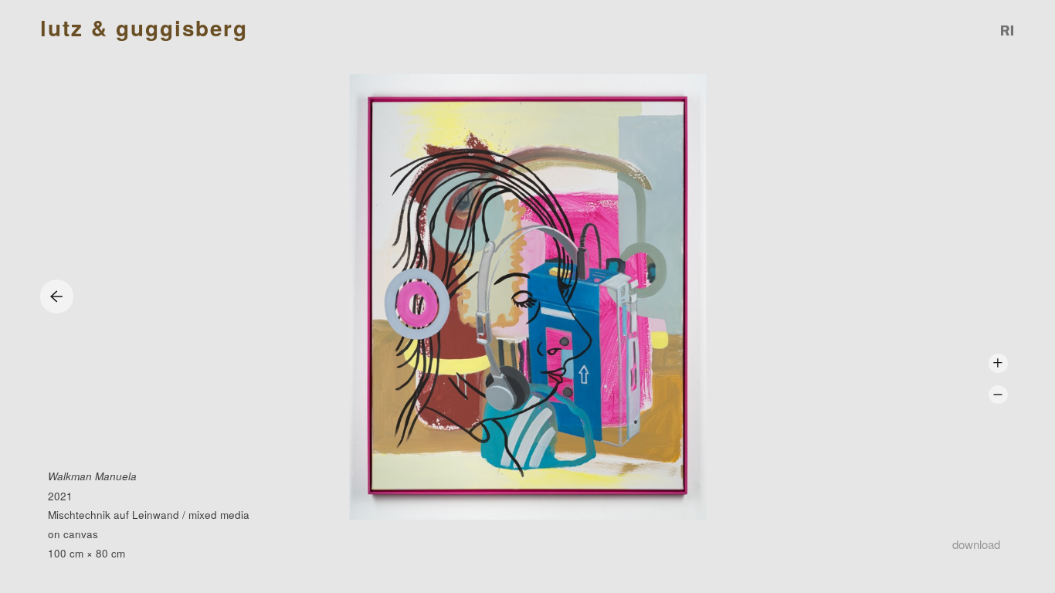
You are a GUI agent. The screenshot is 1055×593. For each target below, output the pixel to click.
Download (976, 544)
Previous (56, 296)
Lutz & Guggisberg (144, 28)
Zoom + (998, 363)
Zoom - (998, 395)
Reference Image (1007, 30)
